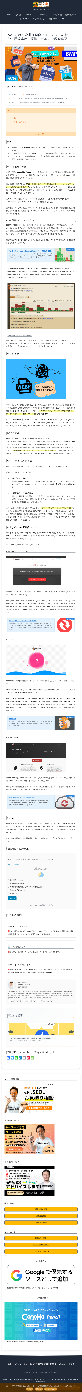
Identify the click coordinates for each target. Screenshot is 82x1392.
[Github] (27, 1001)
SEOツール (44, 15)
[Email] (17, 1001)
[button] (63, 19)
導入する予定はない (17, 890)
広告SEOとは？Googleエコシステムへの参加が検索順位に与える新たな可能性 (34, 1038)
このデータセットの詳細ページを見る (41, 905)
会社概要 (27, 1372)
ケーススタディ (25, 19)
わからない (14, 893)
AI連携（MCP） (53, 19)
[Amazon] (44, 1001)
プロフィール (30, 15)
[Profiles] (31, 1001)
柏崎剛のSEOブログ (32, 94)
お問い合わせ (39, 19)
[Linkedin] (51, 1001)
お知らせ (19, 15)
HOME (8, 15)
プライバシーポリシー (50, 1372)
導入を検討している (17, 883)
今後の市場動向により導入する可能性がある (26, 887)
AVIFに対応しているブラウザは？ (30, 127)
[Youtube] (48, 1001)
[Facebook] (38, 1001)
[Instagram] (41, 1001)
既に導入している (16, 880)
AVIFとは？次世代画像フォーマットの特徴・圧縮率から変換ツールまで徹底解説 (38, 102)
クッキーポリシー (50, 1389)
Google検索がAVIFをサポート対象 (32, 225)
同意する (29, 1389)
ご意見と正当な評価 (45, 1364)
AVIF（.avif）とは (20, 122)
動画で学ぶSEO (70, 15)
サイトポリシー (36, 1372)
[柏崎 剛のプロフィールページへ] (12, 985)
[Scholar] (24, 1001)
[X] (34, 1001)
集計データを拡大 (13, 864)
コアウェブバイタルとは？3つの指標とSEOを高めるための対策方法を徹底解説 (37, 98)
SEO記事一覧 (57, 15)
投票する (12, 898)
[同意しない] (79, 1388)
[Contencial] (21, 1001)
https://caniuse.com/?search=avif (20, 335)
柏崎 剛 (20, 984)
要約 (15, 118)
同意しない (39, 1389)
